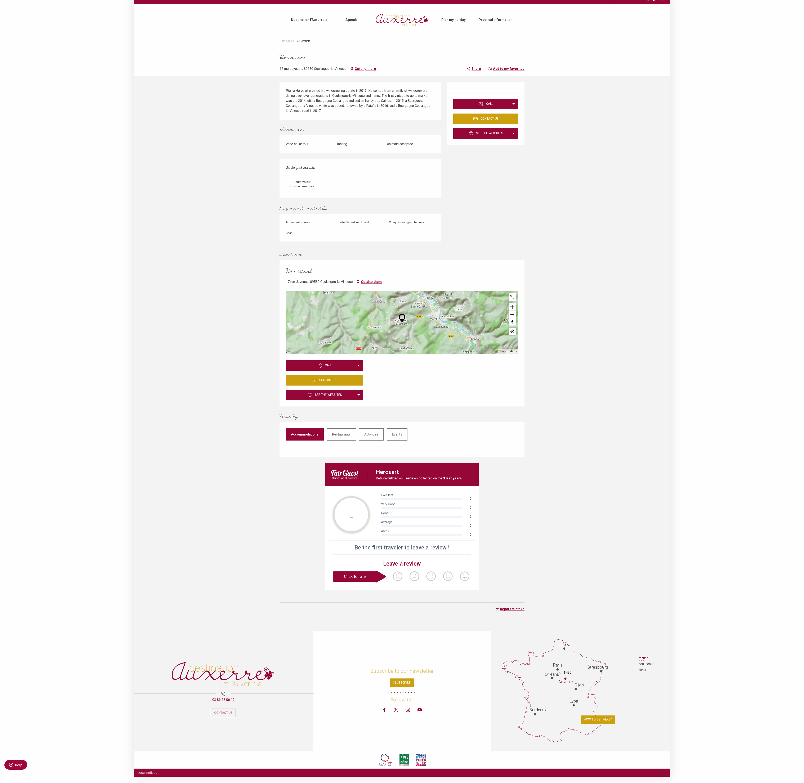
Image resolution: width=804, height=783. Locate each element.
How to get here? (598, 719)
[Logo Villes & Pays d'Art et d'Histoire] (421, 760)
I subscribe (402, 683)
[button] (489, 69)
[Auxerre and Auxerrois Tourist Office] (402, 19)
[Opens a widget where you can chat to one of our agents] (15, 765)
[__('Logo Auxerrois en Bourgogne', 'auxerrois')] (223, 674)
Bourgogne (644, 664)
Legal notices (147, 773)
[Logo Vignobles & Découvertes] (404, 760)
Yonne (643, 670)
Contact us (223, 713)
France (643, 658)
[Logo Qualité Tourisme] (385, 760)
